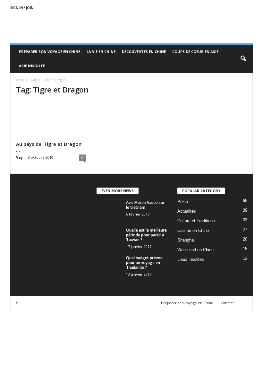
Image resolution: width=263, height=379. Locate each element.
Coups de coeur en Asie (195, 51)
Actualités (186, 211)
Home (20, 80)
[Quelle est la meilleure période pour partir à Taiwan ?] (109, 237)
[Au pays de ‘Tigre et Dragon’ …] (51, 119)
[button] (243, 59)
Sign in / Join (21, 7)
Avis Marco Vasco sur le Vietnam (145, 205)
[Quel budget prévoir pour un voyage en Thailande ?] (109, 265)
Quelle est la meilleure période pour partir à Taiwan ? (146, 234)
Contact (227, 302)
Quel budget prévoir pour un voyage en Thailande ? (144, 262)
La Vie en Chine (101, 51)
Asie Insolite (32, 65)
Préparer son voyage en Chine (49, 51)
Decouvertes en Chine (144, 51)
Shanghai (186, 240)
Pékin (182, 201)
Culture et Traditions (196, 220)
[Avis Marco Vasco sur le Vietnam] (109, 209)
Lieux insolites (190, 259)
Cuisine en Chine (193, 230)
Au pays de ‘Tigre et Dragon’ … (49, 147)
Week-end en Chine (195, 249)
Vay (19, 157)
